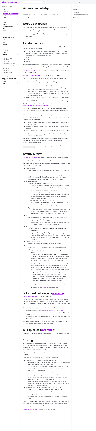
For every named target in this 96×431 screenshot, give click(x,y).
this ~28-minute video (31, 157)
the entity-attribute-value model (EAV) (53, 310)
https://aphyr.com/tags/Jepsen (30, 70)
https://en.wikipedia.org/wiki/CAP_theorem (40, 115)
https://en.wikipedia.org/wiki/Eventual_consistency (35, 105)
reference (57, 293)
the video (52, 250)
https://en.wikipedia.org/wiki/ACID (34, 75)
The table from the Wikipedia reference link (33, 296)
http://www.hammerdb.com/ (30, 409)
